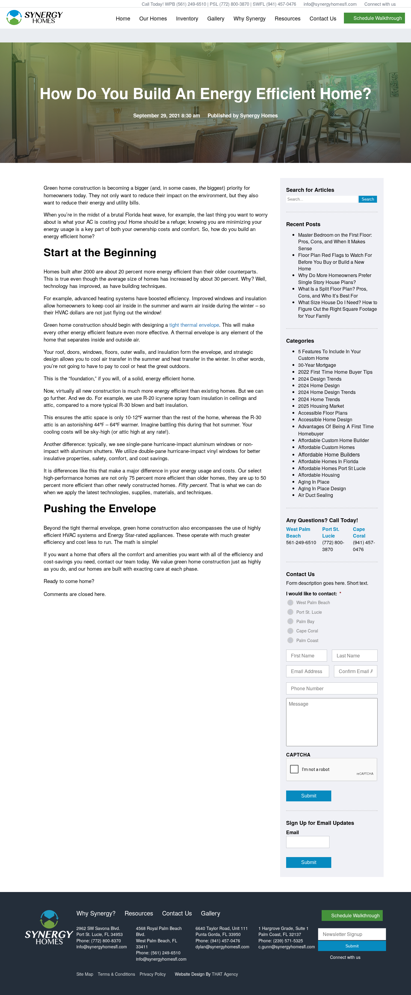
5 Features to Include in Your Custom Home (329, 354)
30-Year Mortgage (317, 364)
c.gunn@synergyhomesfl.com (286, 947)
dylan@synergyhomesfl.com (222, 947)
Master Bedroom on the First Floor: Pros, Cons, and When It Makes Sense (335, 241)
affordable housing (319, 474)
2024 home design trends (327, 391)
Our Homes (153, 18)
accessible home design (325, 419)
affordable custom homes (326, 447)
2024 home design (319, 385)
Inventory (187, 18)
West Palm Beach (313, 602)
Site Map (84, 974)
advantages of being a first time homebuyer (336, 430)
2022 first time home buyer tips (335, 371)
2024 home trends (319, 399)
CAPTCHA (298, 755)
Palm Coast (307, 640)
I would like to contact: (313, 594)
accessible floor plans (323, 412)
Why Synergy (249, 18)
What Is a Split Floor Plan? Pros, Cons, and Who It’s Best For (332, 292)
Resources (288, 18)
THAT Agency (225, 974)
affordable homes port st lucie (332, 468)
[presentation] (332, 769)
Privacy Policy (153, 974)
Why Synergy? (96, 913)
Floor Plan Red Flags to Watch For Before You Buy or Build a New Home (335, 261)
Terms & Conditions (116, 974)
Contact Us (323, 18)
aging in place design (322, 488)
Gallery (215, 18)
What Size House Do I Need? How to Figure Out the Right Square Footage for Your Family (337, 309)
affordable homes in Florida (328, 461)
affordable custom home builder (333, 440)
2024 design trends (319, 378)
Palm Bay (305, 621)
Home (123, 18)
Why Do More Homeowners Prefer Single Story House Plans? (334, 278)
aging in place (313, 481)
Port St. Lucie (309, 612)
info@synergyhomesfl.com (330, 4)
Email (292, 832)
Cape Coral (307, 631)
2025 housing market (321, 405)
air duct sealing (315, 494)
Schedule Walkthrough (378, 17)
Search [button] (368, 199)
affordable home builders (329, 454)
